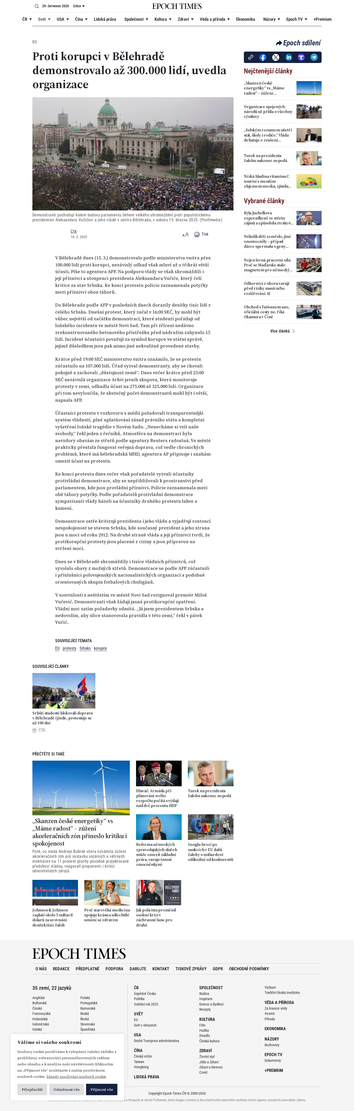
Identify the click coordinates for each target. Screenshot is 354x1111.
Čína (79, 19)
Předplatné (87, 968)
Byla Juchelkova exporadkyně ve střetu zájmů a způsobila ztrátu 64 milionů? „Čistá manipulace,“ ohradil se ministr (268, 217)
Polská (85, 998)
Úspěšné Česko (145, 994)
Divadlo (204, 1036)
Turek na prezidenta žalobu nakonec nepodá (209, 793)
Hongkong (141, 1067)
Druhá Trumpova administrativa (156, 1041)
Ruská (84, 1013)
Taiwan (139, 1062)
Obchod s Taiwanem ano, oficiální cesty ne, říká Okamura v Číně (266, 312)
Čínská (37, 1008)
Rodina (204, 994)
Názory (269, 19)
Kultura (160, 19)
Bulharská (39, 1003)
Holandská (40, 1019)
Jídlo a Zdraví (208, 1062)
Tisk (204, 234)
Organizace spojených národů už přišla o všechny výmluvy (268, 111)
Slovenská (87, 1024)
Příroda (270, 1019)
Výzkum (270, 987)
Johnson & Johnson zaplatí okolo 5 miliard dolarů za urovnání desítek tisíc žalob (52, 918)
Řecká (84, 1019)
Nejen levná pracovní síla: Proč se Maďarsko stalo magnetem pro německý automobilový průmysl (267, 265)
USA (60, 19)
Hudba (204, 1030)
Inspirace (206, 999)
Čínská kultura (209, 1041)
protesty (69, 648)
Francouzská (41, 1013)
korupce (100, 648)
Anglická (38, 998)
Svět (42, 19)
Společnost (134, 19)
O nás (41, 968)
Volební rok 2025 (146, 1004)
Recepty (205, 1009)
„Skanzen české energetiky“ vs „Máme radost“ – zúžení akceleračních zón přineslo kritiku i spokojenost (79, 832)
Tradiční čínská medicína (282, 992)
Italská (37, 1029)
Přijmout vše (101, 1089)
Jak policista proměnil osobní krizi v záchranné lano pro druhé (156, 918)
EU (34, 41)
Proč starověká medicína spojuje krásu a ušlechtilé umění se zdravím (107, 915)
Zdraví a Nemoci (211, 1067)
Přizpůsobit (32, 1089)
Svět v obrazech (145, 1025)
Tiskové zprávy (191, 968)
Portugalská (88, 1003)
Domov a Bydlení (211, 1004)
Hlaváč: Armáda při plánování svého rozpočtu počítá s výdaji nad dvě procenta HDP (157, 798)
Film (202, 1025)
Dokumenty (273, 1060)
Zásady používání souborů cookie (76, 1076)
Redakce (61, 968)
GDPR (218, 968)
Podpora (114, 968)
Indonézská (40, 1024)
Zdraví (183, 19)
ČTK (74, 231)
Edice (77, 6)
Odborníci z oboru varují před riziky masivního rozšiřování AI (266, 288)
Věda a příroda (212, 19)
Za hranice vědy (276, 1008)
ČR (24, 19)
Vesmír (270, 1013)
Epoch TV (294, 19)
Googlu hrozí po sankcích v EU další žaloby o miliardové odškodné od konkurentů (210, 852)
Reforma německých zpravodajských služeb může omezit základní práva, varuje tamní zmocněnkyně (156, 854)
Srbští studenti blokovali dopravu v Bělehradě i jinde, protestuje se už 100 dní (62, 718)
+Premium (323, 19)
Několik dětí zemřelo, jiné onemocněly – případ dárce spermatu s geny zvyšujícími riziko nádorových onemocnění (267, 241)
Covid (203, 1072)
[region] (67, 1067)
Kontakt (160, 968)
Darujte (138, 968)
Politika (139, 999)
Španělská (87, 1029)
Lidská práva (105, 19)
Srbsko (85, 648)
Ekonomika (245, 19)
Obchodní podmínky (249, 968)
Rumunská (87, 1008)
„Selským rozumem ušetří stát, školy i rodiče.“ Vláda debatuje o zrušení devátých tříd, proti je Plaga (268, 135)
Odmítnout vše (66, 1089)
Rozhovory (272, 1045)
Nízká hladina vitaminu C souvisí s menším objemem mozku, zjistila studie (266, 181)
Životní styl (207, 1057)
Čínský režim (143, 1056)
